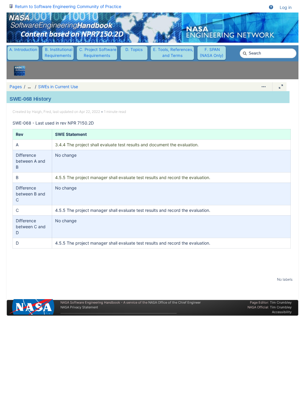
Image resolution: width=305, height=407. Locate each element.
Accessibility (282, 312)
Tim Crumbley (281, 302)
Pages (16, 86)
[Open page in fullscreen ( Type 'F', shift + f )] (281, 86)
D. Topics (134, 49)
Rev (19, 134)
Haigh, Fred (41, 111)
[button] (271, 7)
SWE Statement (71, 134)
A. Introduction (23, 49)
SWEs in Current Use (58, 86)
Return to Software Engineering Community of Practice (68, 6)
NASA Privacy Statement (79, 307)
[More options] (263, 86)
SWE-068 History (30, 99)
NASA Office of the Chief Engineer (174, 302)
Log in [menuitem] (286, 7)
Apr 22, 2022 (89, 111)
